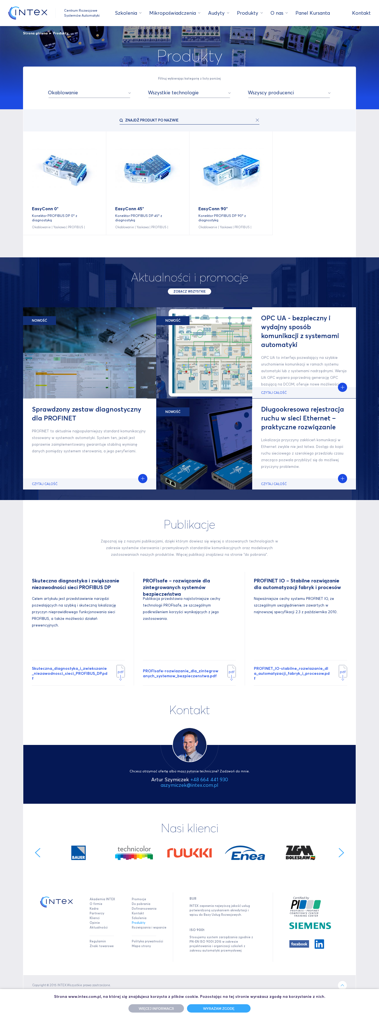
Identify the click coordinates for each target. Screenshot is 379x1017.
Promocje (139, 899)
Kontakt (361, 13)
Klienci (95, 918)
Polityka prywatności (147, 941)
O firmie (96, 904)
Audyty (216, 13)
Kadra (94, 909)
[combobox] (89, 93)
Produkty (247, 13)
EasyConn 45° (129, 208)
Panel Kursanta (312, 13)
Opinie (95, 923)
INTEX (27, 13)
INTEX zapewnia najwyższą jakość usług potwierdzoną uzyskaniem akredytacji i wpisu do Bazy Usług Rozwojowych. (220, 910)
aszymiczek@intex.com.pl (189, 785)
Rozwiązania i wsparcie (149, 927)
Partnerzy (97, 913)
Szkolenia (126, 13)
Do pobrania (141, 904)
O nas (277, 13)
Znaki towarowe (102, 946)
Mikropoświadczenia (172, 13)
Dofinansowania (144, 909)
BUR (193, 898)
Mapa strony (141, 946)
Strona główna (35, 33)
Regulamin (98, 941)
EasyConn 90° (213, 208)
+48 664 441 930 (209, 779)
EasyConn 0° (45, 208)
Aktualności (99, 927)
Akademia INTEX (102, 899)
